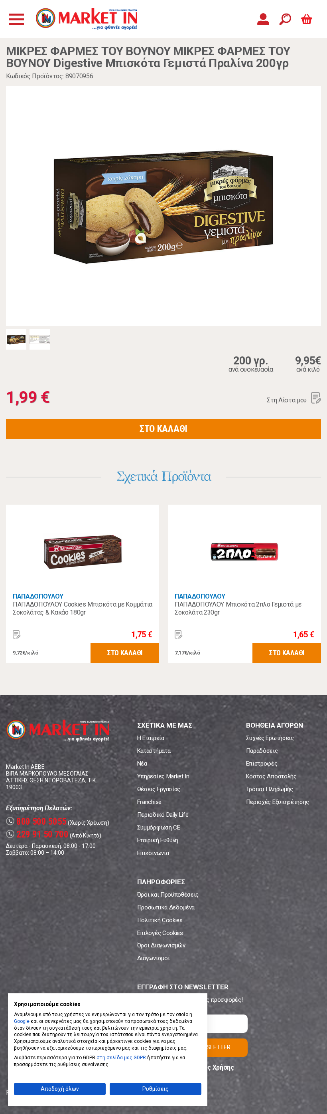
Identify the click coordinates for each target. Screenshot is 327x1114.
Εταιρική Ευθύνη (157, 840)
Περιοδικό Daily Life (163, 814)
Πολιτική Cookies (160, 920)
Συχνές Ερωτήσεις (270, 738)
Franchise (149, 802)
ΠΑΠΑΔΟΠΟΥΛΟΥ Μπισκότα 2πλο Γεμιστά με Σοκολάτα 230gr (238, 608)
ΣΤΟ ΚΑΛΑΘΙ (163, 428)
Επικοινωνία (153, 853)
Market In (86, 19)
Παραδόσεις (262, 750)
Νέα (142, 763)
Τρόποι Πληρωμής (269, 789)
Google (22, 1021)
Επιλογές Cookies (160, 933)
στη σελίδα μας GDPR (121, 1057)
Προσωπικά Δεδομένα (166, 907)
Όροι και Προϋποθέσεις (168, 894)
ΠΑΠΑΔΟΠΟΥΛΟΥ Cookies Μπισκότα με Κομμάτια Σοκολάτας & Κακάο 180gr (82, 608)
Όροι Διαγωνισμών (161, 945)
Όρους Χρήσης (213, 1067)
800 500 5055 (37, 821)
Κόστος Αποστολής (271, 776)
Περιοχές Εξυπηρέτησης (277, 802)
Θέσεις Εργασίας (158, 789)
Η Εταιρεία (150, 738)
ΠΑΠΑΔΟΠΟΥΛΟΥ (38, 596)
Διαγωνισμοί (153, 958)
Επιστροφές (262, 763)
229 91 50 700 (38, 834)
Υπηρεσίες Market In (163, 776)
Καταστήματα (153, 750)
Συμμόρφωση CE (158, 827)
